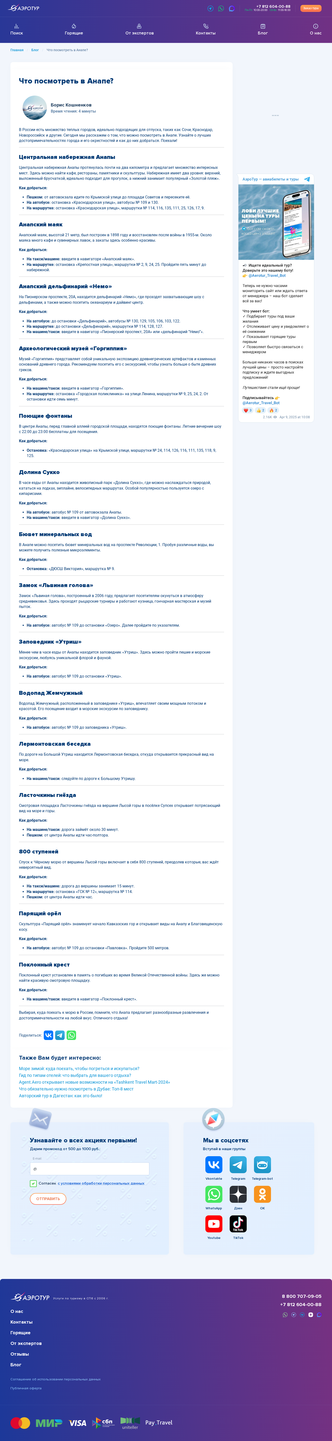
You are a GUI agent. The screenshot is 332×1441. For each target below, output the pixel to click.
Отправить (48, 1198)
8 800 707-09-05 (302, 1296)
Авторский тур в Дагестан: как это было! (60, 1096)
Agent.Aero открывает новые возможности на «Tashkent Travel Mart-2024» (94, 1082)
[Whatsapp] (71, 1035)
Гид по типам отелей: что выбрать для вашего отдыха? (75, 1075)
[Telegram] (60, 1035)
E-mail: (37, 1159)
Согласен (91, 1183)
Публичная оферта (26, 1388)
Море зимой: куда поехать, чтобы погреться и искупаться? (79, 1068)
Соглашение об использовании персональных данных (55, 1379)
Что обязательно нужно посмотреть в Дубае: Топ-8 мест (76, 1089)
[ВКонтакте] (48, 1035)
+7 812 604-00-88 (301, 1305)
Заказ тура (311, 8)
